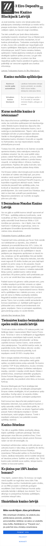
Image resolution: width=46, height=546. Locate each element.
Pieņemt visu (23, 532)
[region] (23, 526)
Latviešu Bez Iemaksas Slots (13, 315)
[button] (41, 7)
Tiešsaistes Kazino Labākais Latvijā (16, 236)
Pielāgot (23, 537)
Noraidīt (23, 541)
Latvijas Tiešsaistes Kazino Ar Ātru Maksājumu (20, 71)
